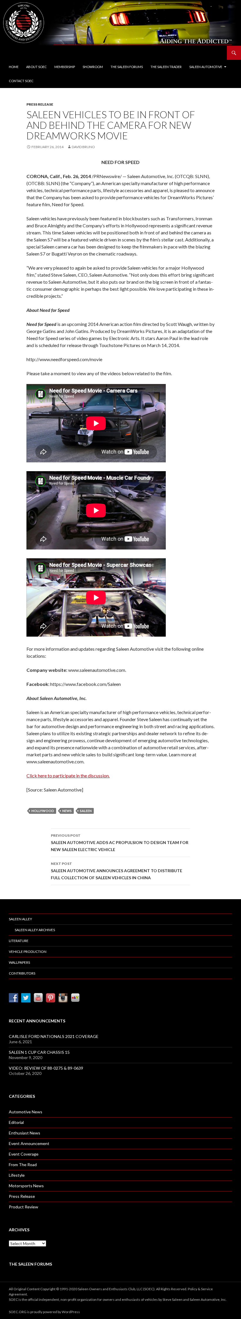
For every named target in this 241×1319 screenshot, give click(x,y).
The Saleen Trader (166, 67)
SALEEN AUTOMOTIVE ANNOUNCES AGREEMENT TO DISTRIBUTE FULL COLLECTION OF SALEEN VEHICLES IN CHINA (116, 870)
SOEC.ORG (17, 1312)
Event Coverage (24, 1153)
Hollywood (42, 811)
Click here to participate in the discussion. (68, 775)
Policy (192, 1289)
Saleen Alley (20, 919)
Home (14, 67)
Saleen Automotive (205, 67)
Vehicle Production (27, 951)
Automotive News (25, 1111)
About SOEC (36, 67)
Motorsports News (26, 1185)
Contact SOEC (21, 81)
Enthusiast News (24, 1132)
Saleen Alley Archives (35, 930)
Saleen (86, 811)
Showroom (93, 67)
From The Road (23, 1164)
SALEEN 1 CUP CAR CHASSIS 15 (39, 1052)
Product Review (23, 1206)
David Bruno (83, 147)
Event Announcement (29, 1143)
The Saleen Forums (127, 67)
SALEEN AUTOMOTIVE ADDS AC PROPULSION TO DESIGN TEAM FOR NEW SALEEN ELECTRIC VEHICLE (119, 842)
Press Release (39, 104)
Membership (64, 67)
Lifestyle (17, 1175)
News (67, 811)
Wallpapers (19, 962)
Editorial (16, 1122)
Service (207, 1289)
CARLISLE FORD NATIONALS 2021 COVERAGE (53, 1036)
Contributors (22, 973)
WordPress (71, 1312)
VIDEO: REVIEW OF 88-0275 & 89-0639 (46, 1068)
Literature (19, 940)
